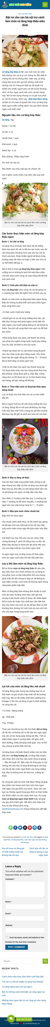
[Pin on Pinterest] (30, 828)
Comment (10, 879)
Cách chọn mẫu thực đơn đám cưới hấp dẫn (23, 976)
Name (8, 902)
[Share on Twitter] (20, 828)
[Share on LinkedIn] (34, 828)
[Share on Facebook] (15, 828)
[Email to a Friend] (25, 828)
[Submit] (45, 961)
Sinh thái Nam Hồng (37, 99)
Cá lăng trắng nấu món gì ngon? (17, 987)
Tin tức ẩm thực (25, 14)
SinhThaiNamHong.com (35, 1020)
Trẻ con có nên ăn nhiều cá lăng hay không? (22, 982)
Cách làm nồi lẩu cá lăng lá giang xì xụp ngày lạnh (38, 851)
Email (8, 914)
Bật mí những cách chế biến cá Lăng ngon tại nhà (23, 994)
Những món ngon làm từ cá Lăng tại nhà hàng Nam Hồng (24, 1002)
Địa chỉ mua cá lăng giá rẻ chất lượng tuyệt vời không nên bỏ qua (13, 851)
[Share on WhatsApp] (10, 828)
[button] (45, 4)
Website (8, 925)
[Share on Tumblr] (39, 828)
